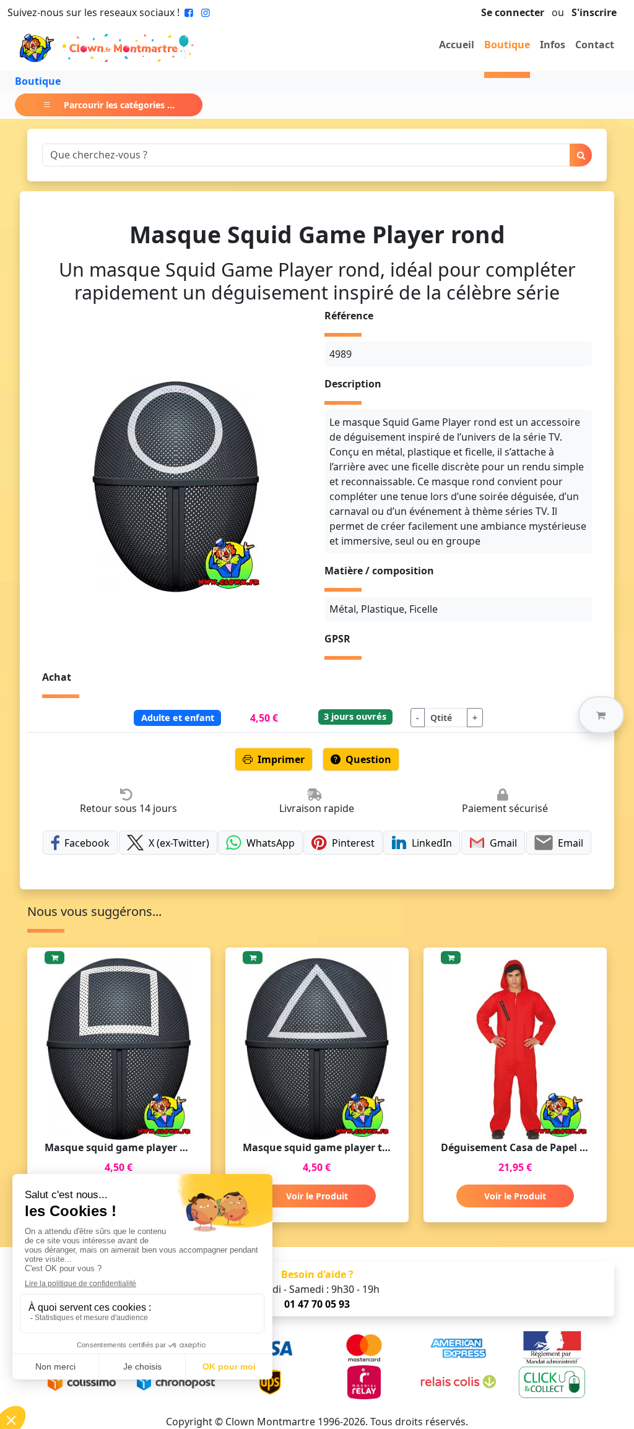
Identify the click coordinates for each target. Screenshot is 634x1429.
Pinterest (353, 843)
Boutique (507, 44)
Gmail (503, 843)
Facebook (87, 843)
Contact (594, 44)
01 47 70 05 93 (317, 1304)
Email (570, 843)
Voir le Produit (317, 1196)
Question (368, 759)
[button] (601, 714)
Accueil (456, 44)
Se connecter (512, 12)
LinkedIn (432, 843)
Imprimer (281, 759)
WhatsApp (270, 843)
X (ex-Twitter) (179, 843)
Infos (552, 44)
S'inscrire (594, 12)
